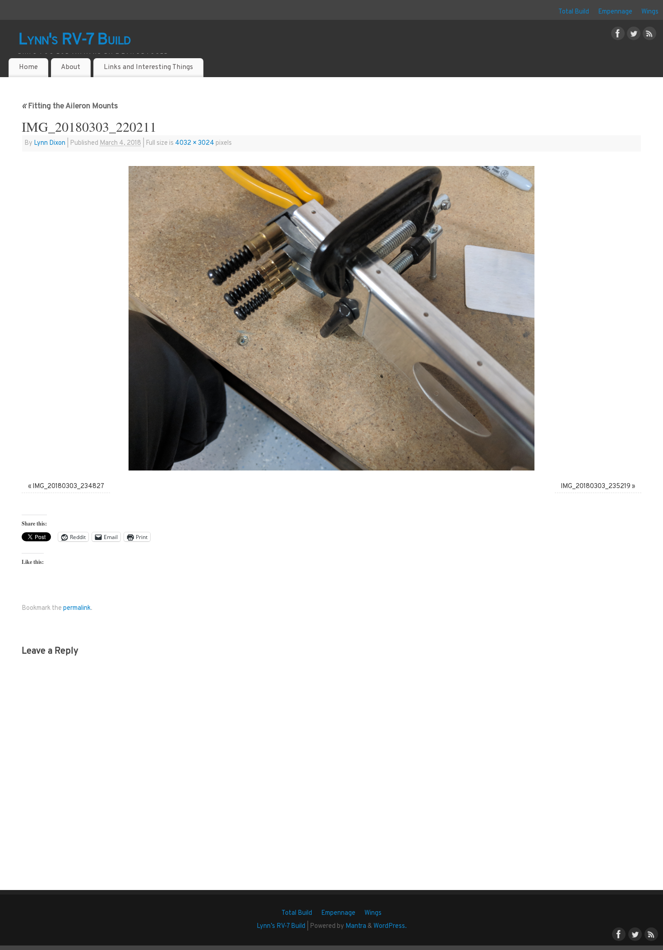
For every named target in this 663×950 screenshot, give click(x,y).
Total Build (573, 12)
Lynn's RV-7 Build (74, 40)
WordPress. (390, 926)
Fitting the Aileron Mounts (70, 106)
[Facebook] (618, 36)
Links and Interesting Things (148, 67)
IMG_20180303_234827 (68, 486)
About (70, 67)
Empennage (615, 12)
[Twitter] (633, 36)
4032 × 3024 (194, 143)
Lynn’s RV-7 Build (281, 926)
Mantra (355, 926)
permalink (77, 608)
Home (28, 67)
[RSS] (649, 36)
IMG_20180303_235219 (596, 486)
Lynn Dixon (49, 143)
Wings (649, 12)
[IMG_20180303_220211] (331, 318)
